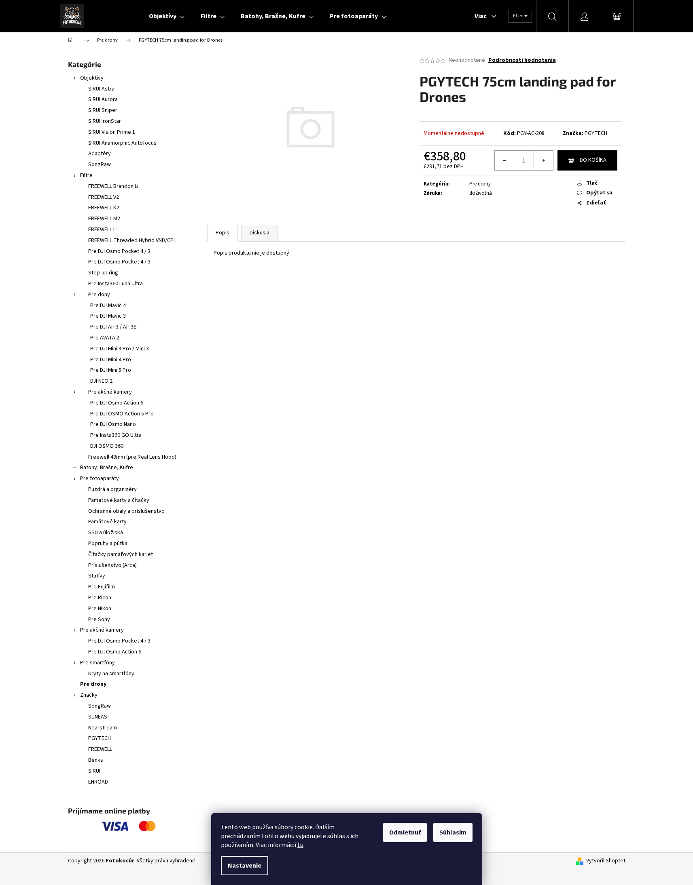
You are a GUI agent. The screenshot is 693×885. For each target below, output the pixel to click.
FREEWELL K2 (103, 208)
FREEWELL (100, 749)
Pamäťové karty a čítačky (118, 500)
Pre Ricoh (99, 598)
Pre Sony (99, 619)
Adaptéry (99, 154)
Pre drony (93, 684)
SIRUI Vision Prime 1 (111, 132)
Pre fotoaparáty (99, 478)
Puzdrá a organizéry (112, 489)
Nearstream (102, 728)
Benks (95, 760)
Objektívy (92, 78)
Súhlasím (452, 832)
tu (300, 845)
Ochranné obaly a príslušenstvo (126, 511)
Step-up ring (103, 273)
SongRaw (99, 164)
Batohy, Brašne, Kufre (106, 468)
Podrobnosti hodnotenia (522, 60)
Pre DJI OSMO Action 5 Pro (122, 414)
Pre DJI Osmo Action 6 (116, 403)
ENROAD (98, 782)
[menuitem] (167, 16)
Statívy (96, 576)
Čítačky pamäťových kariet (120, 554)
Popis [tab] (222, 233)
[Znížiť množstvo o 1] (504, 160)
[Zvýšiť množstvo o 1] (543, 160)
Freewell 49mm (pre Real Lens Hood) (132, 457)
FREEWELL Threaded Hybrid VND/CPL (132, 240)
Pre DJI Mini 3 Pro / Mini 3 (119, 349)
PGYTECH (99, 738)
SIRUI (94, 771)
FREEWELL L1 (103, 229)
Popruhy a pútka (107, 543)
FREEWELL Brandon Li (113, 186)
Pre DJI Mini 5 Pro (110, 370)
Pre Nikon (99, 609)
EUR (518, 16)
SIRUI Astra (101, 89)
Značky (88, 695)
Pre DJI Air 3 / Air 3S (113, 327)
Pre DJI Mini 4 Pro (110, 360)
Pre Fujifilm (101, 587)
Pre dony (99, 295)
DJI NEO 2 (101, 381)
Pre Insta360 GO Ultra (116, 435)
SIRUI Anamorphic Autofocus (122, 143)
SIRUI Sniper (102, 110)
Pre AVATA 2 (104, 338)
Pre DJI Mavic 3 (108, 316)
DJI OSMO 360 (106, 446)
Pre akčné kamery (110, 392)
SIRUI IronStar (104, 121)
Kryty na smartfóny (111, 674)
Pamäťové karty (107, 522)
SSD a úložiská (105, 533)
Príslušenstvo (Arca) (112, 565)
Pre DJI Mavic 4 (108, 305)
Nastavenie (244, 865)
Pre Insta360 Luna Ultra (115, 284)
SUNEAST (99, 717)
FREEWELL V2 (103, 197)
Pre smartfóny (97, 663)
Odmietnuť (405, 832)
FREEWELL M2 (104, 219)
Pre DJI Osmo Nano (113, 424)
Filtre (86, 175)
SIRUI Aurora (103, 99)
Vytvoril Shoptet (605, 861)
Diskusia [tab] (259, 233)
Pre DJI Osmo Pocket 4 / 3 (119, 251)
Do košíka (593, 160)
